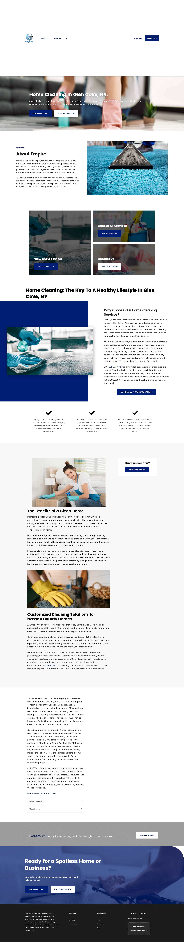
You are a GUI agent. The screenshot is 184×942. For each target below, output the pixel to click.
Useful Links (34, 809)
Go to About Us (46, 266)
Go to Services (109, 233)
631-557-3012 (115, 367)
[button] (136, 392)
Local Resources (36, 801)
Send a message (110, 266)
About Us (57, 38)
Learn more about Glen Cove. (41, 793)
